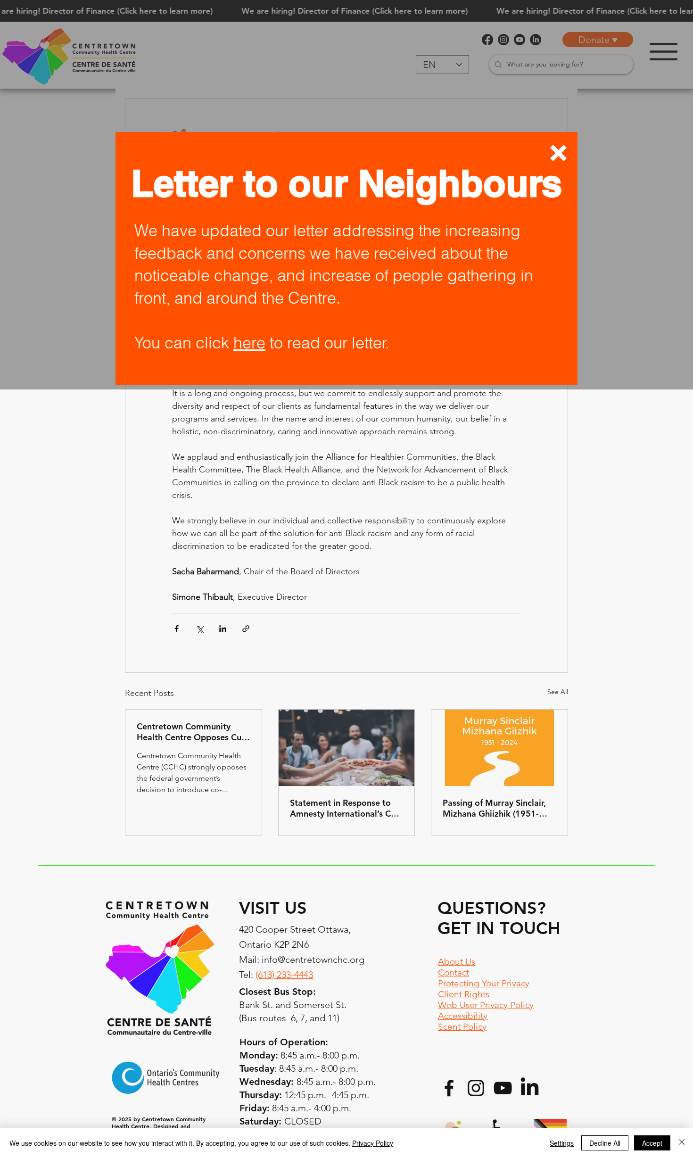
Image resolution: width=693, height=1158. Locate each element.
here (249, 343)
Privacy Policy (372, 1143)
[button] (558, 153)
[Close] (681, 1142)
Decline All (604, 1143)
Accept (652, 1143)
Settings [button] (562, 1143)
